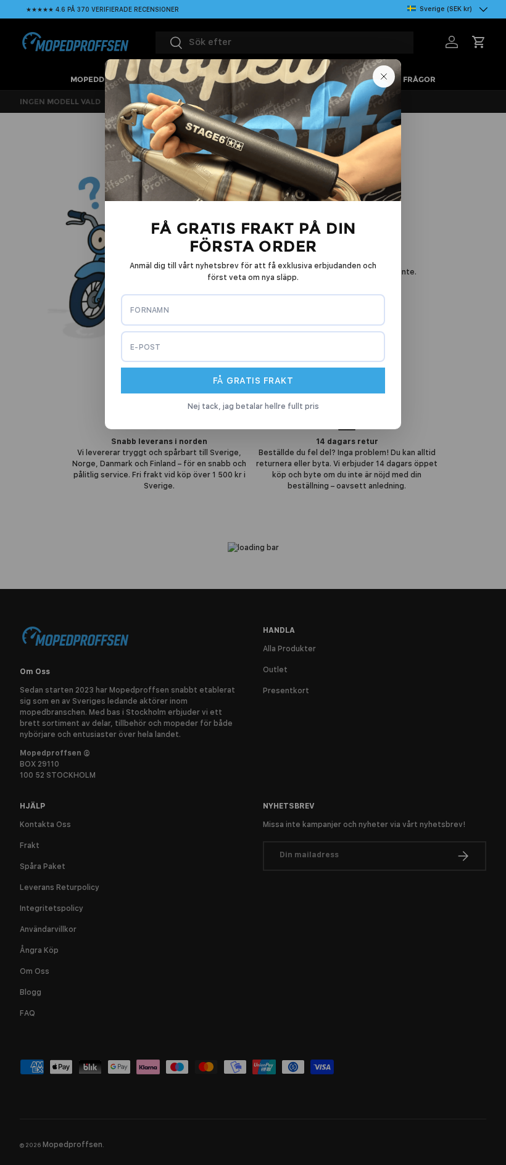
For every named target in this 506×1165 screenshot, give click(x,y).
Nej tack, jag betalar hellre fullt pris (253, 406)
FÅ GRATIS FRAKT (253, 380)
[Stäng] (384, 76)
